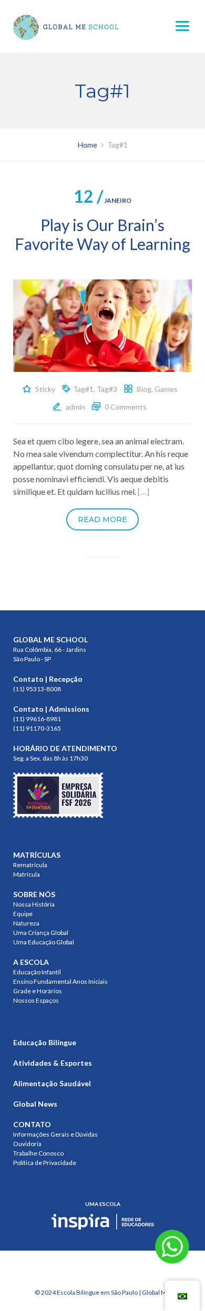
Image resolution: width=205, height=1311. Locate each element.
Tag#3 (107, 388)
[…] (143, 491)
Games (166, 388)
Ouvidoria (27, 1144)
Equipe (23, 914)
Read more (102, 519)
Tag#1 (83, 388)
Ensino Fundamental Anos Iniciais (60, 981)
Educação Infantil (37, 972)
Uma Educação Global (43, 942)
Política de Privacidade (44, 1163)
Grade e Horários (37, 991)
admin (75, 406)
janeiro (102, 200)
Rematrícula (30, 865)
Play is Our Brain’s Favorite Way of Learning (102, 234)
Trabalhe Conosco (38, 1153)
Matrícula (26, 874)
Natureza (26, 923)
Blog (144, 388)
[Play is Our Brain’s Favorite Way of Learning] (102, 324)
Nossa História (34, 904)
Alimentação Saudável (52, 1083)
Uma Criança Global (40, 933)
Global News (35, 1103)
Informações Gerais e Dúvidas (55, 1134)
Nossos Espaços (36, 1000)
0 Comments (126, 406)
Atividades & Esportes (52, 1062)
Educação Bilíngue (44, 1042)
